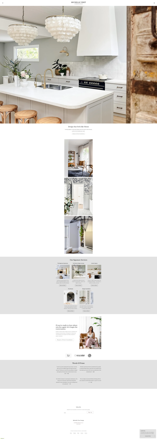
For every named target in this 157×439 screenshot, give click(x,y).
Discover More (62, 285)
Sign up (90, 412)
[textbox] (75, 412)
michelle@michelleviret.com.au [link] (78, 422)
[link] (78, 2)
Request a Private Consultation (78, 133)
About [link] (78, 433)
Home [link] (71, 433)
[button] (3, 3)
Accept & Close (148, 436)
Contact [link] (86, 433)
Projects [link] (74, 433)
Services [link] (82, 433)
